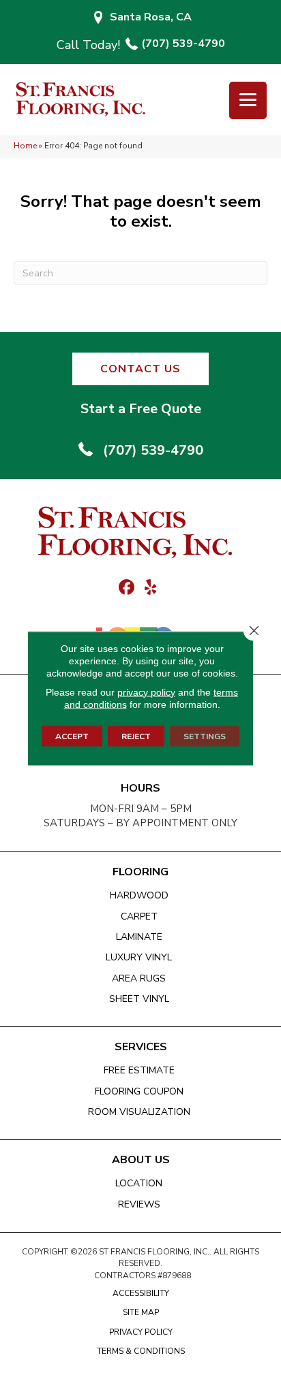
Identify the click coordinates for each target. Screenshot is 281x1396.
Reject (136, 735)
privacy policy (146, 691)
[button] (140, 369)
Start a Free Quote (140, 409)
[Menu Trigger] (248, 100)
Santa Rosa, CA (151, 17)
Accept (72, 735)
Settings (204, 735)
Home (25, 145)
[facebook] (126, 588)
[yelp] (150, 588)
